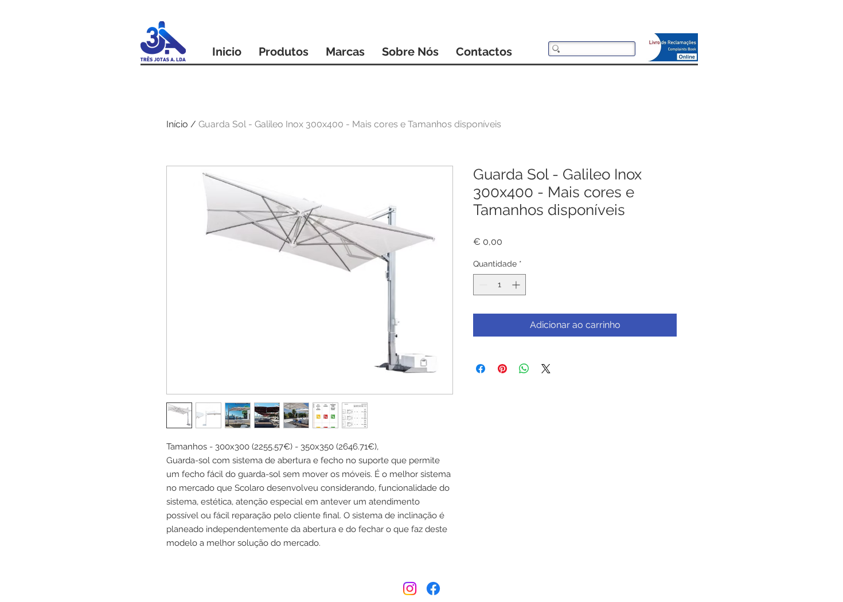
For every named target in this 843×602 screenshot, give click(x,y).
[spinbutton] (499, 285)
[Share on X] (546, 369)
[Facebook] (433, 588)
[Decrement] (482, 285)
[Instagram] (410, 588)
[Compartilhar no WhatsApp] (524, 369)
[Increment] (517, 285)
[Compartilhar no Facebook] (480, 369)
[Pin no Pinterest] (502, 369)
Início (177, 124)
